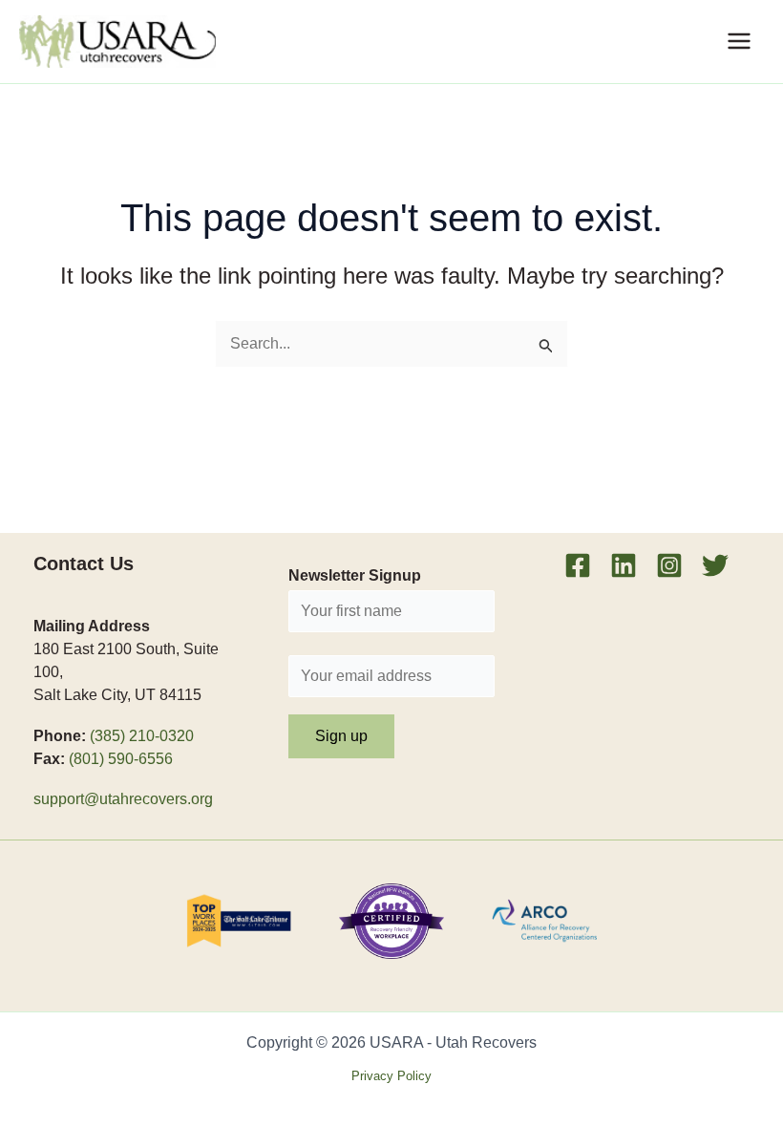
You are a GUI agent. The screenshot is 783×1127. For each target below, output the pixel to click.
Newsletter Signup (354, 575)
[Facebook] (577, 565)
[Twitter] (715, 565)
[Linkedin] (623, 565)
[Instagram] (669, 565)
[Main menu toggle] (739, 41)
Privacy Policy (391, 1076)
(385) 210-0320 (142, 736)
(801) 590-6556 (121, 759)
